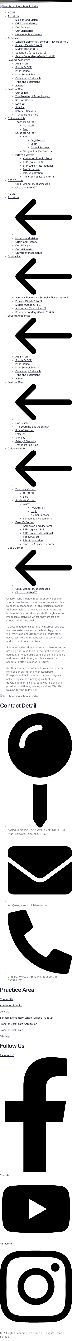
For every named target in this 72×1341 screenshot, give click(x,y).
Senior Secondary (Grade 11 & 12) (35, 312)
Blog (25, 496)
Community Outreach (28, 371)
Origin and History (26, 241)
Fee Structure (31, 536)
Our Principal (23, 245)
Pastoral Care (16, 382)
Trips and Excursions (27, 374)
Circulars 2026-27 (26, 592)
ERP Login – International (38, 533)
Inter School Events (27, 367)
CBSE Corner (15, 547)
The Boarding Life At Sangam (32, 426)
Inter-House (22, 363)
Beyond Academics (19, 315)
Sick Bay (20, 437)
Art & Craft (21, 356)
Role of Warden (24, 430)
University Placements (28, 252)
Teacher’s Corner (25, 489)
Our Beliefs (22, 422)
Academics (14, 256)
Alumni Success (40, 514)
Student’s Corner (25, 500)
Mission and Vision (26, 238)
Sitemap (5, 1036)
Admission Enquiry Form (37, 525)
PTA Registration (33, 540)
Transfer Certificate (11, 1029)
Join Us (4, 1011)
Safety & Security (25, 441)
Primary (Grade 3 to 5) (28, 301)
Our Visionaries (24, 249)
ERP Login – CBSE (33, 529)
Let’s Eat (20, 433)
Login (34, 511)
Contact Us (6, 999)
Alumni (27, 503)
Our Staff (28, 493)
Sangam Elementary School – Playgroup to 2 (41, 297)
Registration (38, 507)
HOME (11, 193)
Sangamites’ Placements (37, 518)
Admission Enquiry (11, 1005)
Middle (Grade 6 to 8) (28, 304)
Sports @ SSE (23, 360)
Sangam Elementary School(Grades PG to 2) (26, 1017)
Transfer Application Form (38, 544)
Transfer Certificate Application (18, 1023)
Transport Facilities (26, 444)
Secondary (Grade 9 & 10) (30, 308)
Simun (19, 378)
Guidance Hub (16, 448)
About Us (13, 197)
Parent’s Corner (24, 522)
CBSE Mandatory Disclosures (32, 588)
